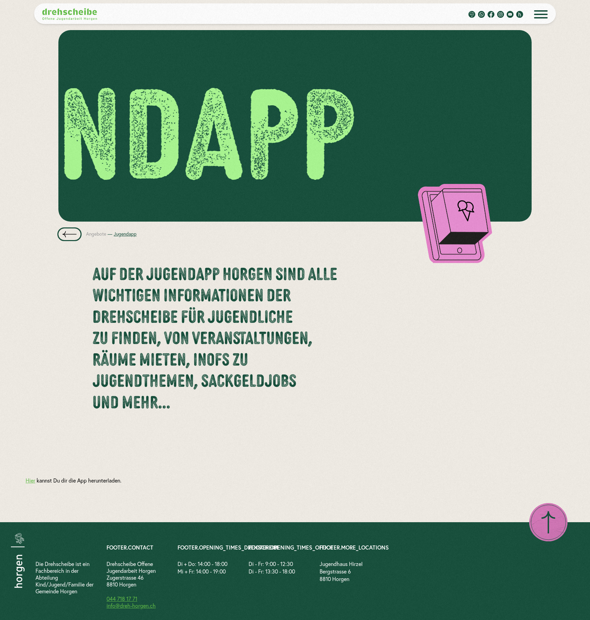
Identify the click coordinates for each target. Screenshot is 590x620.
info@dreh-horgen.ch (131, 605)
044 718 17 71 (122, 598)
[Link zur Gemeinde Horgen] (18, 560)
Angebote (96, 234)
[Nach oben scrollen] (548, 522)
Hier (30, 480)
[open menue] (541, 14)
